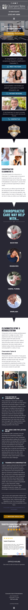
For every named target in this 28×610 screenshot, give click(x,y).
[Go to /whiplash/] (14, 303)
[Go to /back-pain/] (14, 234)
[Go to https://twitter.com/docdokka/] (13, 3)
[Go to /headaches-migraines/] (14, 257)
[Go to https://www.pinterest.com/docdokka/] (17, 3)
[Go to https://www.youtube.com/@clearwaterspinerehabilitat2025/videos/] (15, 3)
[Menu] (14, 18)
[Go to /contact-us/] (14, 563)
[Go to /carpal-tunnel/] (14, 280)
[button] (14, 33)
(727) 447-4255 (14, 14)
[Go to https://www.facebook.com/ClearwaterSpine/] (11, 3)
